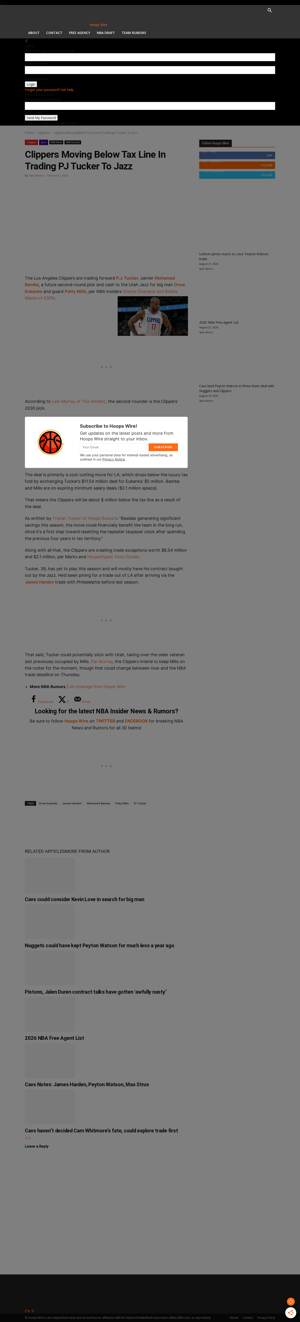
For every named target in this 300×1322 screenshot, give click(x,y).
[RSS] (29, 1311)
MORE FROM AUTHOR (87, 851)
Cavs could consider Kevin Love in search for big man (84, 899)
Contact (54, 32)
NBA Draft (106, 32)
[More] (109, 826)
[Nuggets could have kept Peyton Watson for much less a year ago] (50, 921)
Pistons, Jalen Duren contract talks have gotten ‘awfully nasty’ (95, 992)
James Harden (39, 582)
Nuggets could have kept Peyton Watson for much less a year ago (99, 945)
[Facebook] (32, 826)
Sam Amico (36, 175)
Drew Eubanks (48, 803)
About (34, 32)
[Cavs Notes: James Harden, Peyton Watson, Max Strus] (50, 1060)
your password (36, 79)
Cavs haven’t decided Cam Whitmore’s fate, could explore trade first (101, 1131)
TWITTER (105, 721)
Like (269, 155)
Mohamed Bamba (98, 803)
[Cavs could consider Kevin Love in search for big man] (50, 875)
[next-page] (29, 1138)
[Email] (94, 826)
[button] (269, 11)
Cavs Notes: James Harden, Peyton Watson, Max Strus (87, 1084)
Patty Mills (75, 291)
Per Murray (101, 661)
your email (33, 112)
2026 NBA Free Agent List (54, 1038)
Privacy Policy (266, 1318)
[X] (47, 826)
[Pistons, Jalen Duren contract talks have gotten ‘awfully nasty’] (50, 968)
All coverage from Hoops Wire (96, 686)
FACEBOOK (136, 721)
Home (29, 133)
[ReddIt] (78, 826)
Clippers (43, 133)
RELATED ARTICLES (45, 851)
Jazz (43, 142)
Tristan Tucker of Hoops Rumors (84, 518)
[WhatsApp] (63, 826)
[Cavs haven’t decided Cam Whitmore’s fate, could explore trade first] (50, 1107)
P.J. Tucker (127, 278)
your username (36, 63)
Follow (266, 165)
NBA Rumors (73, 142)
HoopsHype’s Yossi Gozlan (113, 556)
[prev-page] (26, 1138)
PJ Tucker (140, 803)
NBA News (56, 142)
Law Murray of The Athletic (79, 401)
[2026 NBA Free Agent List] (50, 1014)
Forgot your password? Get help (49, 89)
